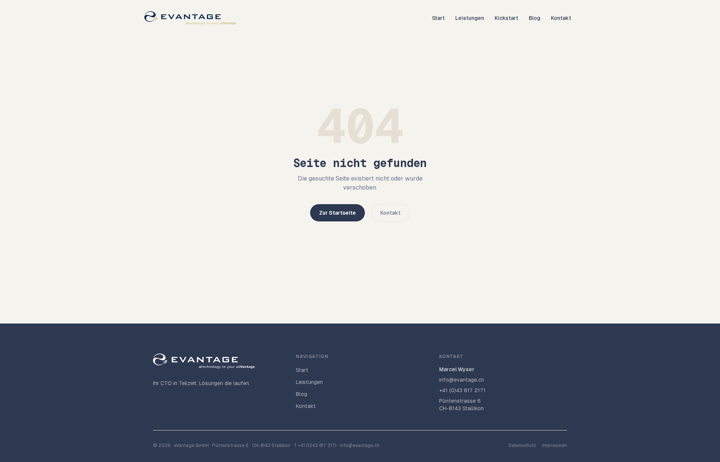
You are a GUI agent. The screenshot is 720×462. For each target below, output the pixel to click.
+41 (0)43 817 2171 (462, 390)
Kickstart (506, 18)
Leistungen (469, 18)
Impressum (554, 445)
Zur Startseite (337, 213)
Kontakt (561, 18)
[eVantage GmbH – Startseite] (190, 18)
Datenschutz (522, 445)
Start (438, 18)
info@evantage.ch (461, 380)
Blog (534, 18)
